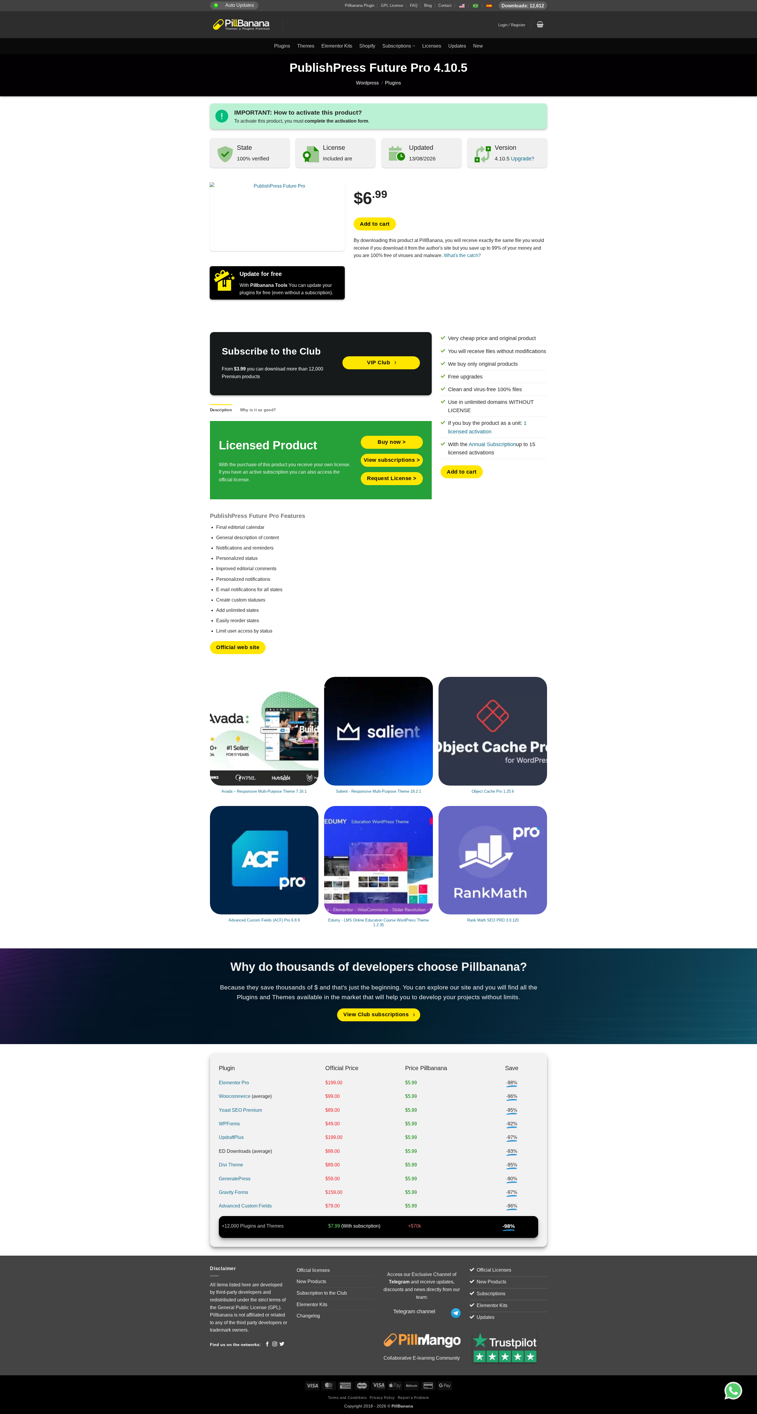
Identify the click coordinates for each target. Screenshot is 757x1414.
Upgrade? (521, 159)
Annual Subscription (492, 444)
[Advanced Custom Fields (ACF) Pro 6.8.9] (264, 860)
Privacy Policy (382, 1398)
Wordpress (367, 82)
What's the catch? (462, 255)
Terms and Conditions (347, 1398)
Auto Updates (239, 5)
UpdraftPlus (231, 1137)
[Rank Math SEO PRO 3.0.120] (493, 860)
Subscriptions (396, 45)
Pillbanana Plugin (359, 5)
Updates (457, 45)
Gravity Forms (233, 1192)
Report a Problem (413, 1398)
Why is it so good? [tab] (258, 410)
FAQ (414, 5)
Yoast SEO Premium (240, 1110)
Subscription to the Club (322, 1293)
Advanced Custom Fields (245, 1205)
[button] (512, 25)
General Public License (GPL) (249, 1307)
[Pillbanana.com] (242, 24)
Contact (445, 5)
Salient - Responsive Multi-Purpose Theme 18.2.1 (378, 791)
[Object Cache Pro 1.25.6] (493, 731)
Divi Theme (231, 1164)
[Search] (464, 25)
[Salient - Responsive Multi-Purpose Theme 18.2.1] (378, 731)
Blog (428, 5)
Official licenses (313, 1270)
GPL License (392, 5)
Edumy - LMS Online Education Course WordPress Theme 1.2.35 (378, 922)
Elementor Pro (234, 1082)
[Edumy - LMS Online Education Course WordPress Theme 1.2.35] (378, 860)
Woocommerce (234, 1096)
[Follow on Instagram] (274, 1344)
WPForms (229, 1123)
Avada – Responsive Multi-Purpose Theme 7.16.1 (264, 791)
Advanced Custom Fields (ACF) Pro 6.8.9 (264, 920)
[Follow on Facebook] (267, 1344)
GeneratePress (234, 1178)
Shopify (367, 45)
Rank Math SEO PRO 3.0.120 (493, 920)
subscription (366, 1225)
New (478, 45)
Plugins (282, 45)
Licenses (431, 45)
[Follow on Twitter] (281, 1344)
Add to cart (375, 224)
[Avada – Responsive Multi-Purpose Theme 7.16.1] (264, 731)
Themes (305, 45)
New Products (311, 1281)
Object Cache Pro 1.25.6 (493, 791)
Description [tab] (221, 410)
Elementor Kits (336, 45)
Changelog (308, 1315)
